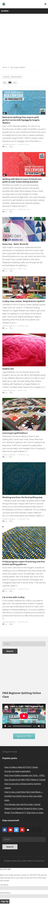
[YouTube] (10, 829)
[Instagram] (33, 829)
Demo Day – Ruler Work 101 (15, 244)
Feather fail (8, 369)
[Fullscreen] (42, 726)
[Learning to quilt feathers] (24, 414)
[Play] (5, 726)
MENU (6, 11)
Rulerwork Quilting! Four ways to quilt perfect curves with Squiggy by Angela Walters (20, 120)
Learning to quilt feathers (15, 433)
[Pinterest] (22, 829)
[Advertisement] (24, 39)
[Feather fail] (24, 350)
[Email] (28, 829)
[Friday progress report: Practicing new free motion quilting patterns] (24, 542)
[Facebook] (4, 829)
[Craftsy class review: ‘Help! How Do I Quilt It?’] (24, 287)
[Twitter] (16, 829)
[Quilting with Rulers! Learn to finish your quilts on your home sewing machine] (24, 164)
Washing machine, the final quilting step (22, 497)
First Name (4, 885)
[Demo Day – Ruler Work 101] (24, 229)
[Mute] (39, 726)
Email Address (5, 893)
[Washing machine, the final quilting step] (24, 478)
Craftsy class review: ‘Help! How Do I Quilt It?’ (23, 301)
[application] (24, 716)
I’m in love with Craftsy (13, 597)
